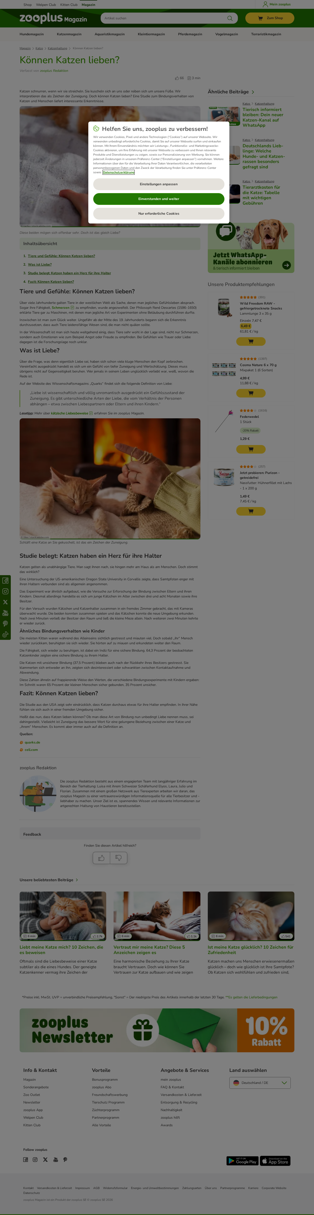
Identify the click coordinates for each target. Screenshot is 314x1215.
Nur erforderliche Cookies (158, 213)
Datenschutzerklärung (118, 172)
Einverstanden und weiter (158, 199)
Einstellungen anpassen (159, 184)
